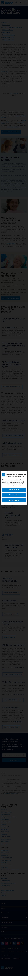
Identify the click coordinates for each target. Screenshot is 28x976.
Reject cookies (14, 495)
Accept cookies (14, 489)
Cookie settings (14, 500)
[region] (14, 488)
